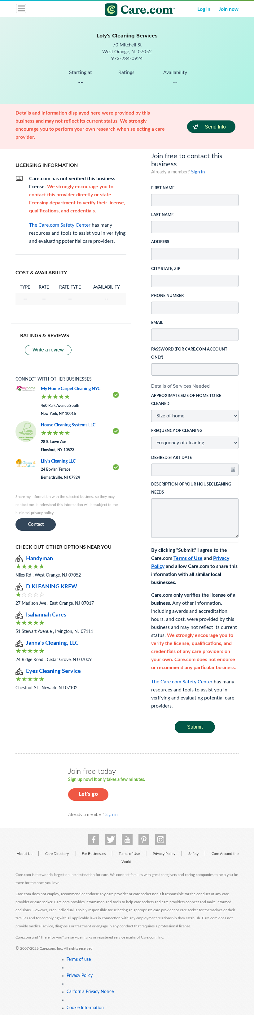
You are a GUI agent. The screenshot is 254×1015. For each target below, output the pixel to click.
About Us (24, 854)
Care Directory (57, 854)
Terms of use (79, 959)
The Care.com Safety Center (181, 681)
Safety (193, 854)
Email (157, 323)
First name (162, 188)
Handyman (39, 558)
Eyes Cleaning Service (53, 671)
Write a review (48, 349)
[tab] (195, 386)
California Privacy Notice (90, 992)
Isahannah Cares (46, 615)
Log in (203, 9)
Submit (195, 727)
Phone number (167, 296)
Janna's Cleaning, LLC (52, 643)
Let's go (88, 794)
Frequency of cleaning (176, 431)
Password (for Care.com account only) (189, 353)
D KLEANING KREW (51, 587)
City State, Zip (165, 269)
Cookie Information (85, 1008)
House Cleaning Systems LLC (68, 425)
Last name (162, 215)
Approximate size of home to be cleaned (186, 400)
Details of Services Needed (180, 386)
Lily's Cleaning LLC (58, 461)
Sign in (198, 172)
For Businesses (94, 854)
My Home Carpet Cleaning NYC (70, 389)
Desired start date (171, 458)
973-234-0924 (127, 58)
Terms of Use (188, 558)
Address (160, 242)
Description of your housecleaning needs (191, 488)
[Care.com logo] (131, 10)
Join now (229, 9)
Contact (36, 524)
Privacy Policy (164, 854)
